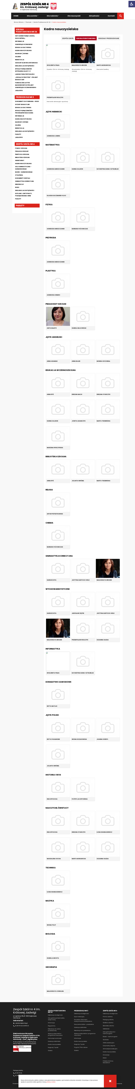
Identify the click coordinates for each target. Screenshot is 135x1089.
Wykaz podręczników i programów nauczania (55, 1034)
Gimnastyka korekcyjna (24, 181)
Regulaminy (51, 1026)
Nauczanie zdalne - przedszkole (84, 1024)
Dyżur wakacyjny (79, 1016)
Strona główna (19, 22)
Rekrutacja (19, 60)
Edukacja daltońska (23, 47)
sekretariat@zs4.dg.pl (21, 1023)
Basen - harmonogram (23, 172)
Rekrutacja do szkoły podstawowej (54, 1029)
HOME (16, 16)
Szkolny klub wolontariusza (26, 63)
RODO (105, 1058)
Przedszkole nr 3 (25, 97)
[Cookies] (110, 1081)
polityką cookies (50, 1082)
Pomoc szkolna (21, 148)
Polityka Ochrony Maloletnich (108, 1062)
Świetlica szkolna (22, 154)
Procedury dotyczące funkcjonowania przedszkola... (83, 1020)
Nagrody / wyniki (21, 54)
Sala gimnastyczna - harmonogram (109, 1032)
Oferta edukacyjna (108, 1043)
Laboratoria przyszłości (24, 74)
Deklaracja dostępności (24, 66)
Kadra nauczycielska (23, 50)
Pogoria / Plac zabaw (80, 1047)
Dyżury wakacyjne (22, 104)
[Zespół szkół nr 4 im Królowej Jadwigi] (34, 6)
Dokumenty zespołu (22, 178)
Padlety (18, 134)
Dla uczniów (32, 16)
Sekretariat (19, 160)
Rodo (17, 187)
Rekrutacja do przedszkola (82, 1030)
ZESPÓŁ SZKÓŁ (68, 38)
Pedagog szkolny (22, 151)
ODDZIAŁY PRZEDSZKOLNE (108, 38)
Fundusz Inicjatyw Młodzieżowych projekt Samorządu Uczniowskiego (25, 85)
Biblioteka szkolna (22, 157)
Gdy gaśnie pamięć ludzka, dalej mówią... (56, 1019)
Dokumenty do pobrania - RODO (27, 101)
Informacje (19, 41)
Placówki (28, 22)
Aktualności (94, 16)
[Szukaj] (120, 16)
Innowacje (19, 184)
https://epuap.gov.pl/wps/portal (26, 1043)
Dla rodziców (52, 16)
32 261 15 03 (18, 1026)
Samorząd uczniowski (23, 44)
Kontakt (111, 16)
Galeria (18, 57)
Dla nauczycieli (74, 16)
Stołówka (19, 175)
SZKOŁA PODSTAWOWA (85, 38)
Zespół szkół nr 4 (25, 144)
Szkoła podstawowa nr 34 (41, 22)
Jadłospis (19, 90)
